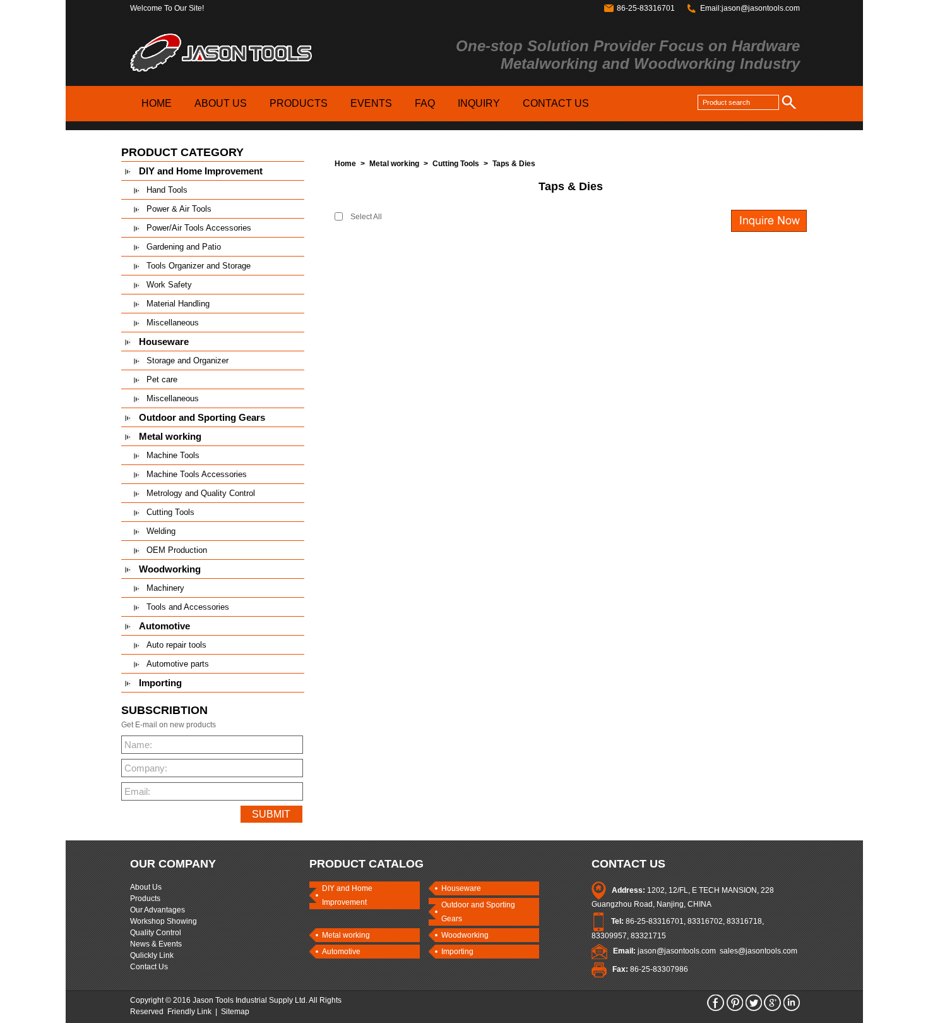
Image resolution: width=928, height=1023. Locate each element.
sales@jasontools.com (758, 951)
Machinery (165, 588)
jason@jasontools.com (677, 951)
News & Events (156, 944)
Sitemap (235, 1011)
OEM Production (176, 550)
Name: (138, 744)
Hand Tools (166, 190)
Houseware (164, 341)
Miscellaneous (172, 322)
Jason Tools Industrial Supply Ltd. (250, 1000)
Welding (160, 531)
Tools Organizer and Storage (198, 265)
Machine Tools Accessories (196, 474)
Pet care (161, 379)
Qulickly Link (152, 955)
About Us (146, 887)
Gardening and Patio (183, 246)
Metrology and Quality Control (200, 493)
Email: (137, 791)
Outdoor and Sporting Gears (202, 417)
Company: (144, 768)
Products (145, 898)
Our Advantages (157, 909)
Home (345, 163)
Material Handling (178, 303)
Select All (366, 216)
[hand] (791, 102)
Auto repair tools (176, 645)
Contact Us (149, 966)
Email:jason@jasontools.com (750, 8)
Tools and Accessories (187, 607)
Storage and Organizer (187, 360)
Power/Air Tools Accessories (198, 228)
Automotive (164, 625)
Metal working (170, 436)
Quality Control (155, 932)
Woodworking (170, 569)
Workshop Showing (163, 921)
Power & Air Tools (178, 209)
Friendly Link (189, 1011)
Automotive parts (177, 664)
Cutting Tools (170, 512)
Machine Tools (172, 455)
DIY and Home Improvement (201, 171)
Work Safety (169, 284)
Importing (160, 682)
